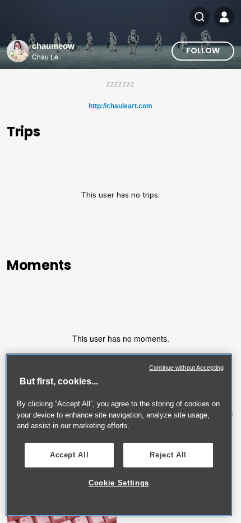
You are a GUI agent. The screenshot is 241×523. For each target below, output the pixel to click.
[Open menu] (224, 17)
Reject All (168, 455)
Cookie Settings (119, 483)
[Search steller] (199, 17)
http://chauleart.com (120, 106)
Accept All (69, 455)
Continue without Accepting (186, 367)
